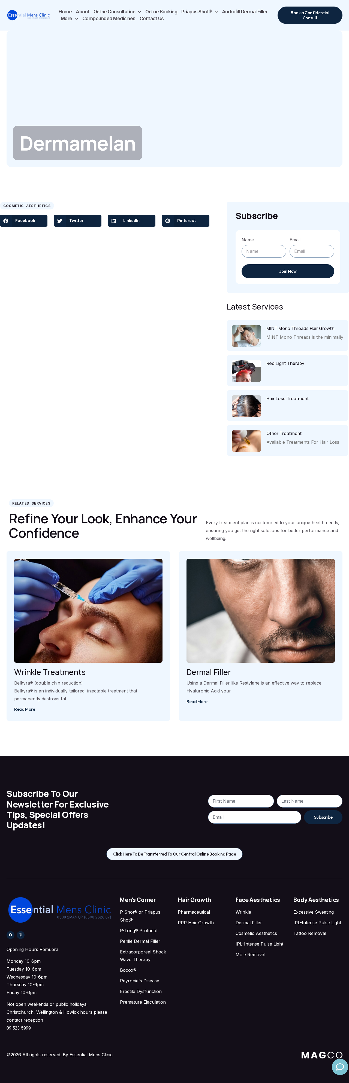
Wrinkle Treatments (49, 672)
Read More (24, 709)
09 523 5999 (19, 1028)
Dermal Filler (208, 672)
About (82, 11)
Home (65, 11)
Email (295, 239)
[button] (23, 221)
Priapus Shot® (196, 11)
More (66, 18)
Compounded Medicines (109, 18)
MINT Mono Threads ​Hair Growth (300, 328)
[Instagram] (21, 935)
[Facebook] (10, 935)
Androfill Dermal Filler (245, 11)
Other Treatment (284, 433)
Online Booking (161, 11)
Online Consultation (115, 11)
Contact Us (152, 18)
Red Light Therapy (285, 363)
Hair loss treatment (287, 398)
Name (248, 239)
